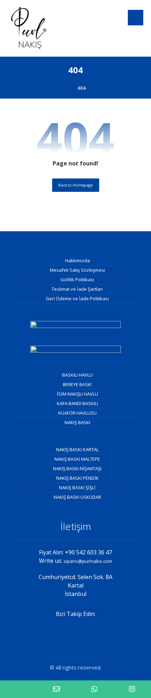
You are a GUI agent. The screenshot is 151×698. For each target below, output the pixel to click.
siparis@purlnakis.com (88, 561)
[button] (135, 17)
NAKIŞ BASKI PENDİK (77, 478)
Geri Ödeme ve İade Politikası (77, 298)
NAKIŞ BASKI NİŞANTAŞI (77, 468)
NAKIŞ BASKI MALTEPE (77, 459)
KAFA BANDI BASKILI (77, 403)
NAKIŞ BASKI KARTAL (77, 449)
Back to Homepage (75, 185)
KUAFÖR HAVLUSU (77, 413)
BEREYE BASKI (77, 384)
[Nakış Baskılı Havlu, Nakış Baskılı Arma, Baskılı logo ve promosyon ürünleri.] (29, 28)
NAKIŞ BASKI (77, 422)
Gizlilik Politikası (77, 279)
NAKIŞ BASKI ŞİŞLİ (77, 487)
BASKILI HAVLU (77, 375)
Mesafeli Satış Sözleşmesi (77, 270)
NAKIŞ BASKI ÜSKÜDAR (77, 497)
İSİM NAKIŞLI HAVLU (77, 394)
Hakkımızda (77, 260)
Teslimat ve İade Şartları (77, 289)
